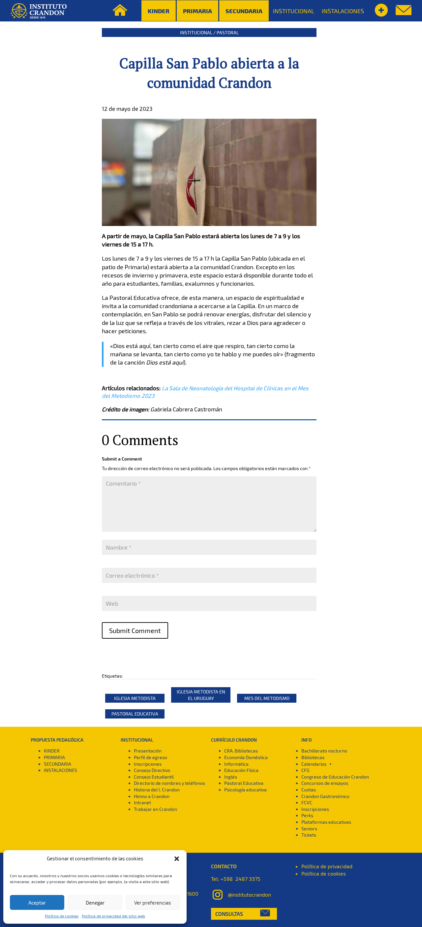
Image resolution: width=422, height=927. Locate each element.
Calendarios (313, 764)
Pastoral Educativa (134, 714)
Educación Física (241, 770)
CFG (305, 770)
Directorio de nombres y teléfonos (169, 783)
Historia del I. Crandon (157, 789)
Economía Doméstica (246, 757)
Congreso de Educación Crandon (335, 777)
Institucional (196, 32)
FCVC (306, 802)
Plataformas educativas (326, 822)
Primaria (197, 10)
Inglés (230, 777)
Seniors (309, 828)
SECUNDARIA (57, 764)
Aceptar (37, 903)
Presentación (148, 750)
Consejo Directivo (152, 770)
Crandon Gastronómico (325, 796)
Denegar (95, 903)
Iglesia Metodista (135, 698)
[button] (176, 858)
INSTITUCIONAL (293, 11)
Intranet (142, 802)
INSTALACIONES (343, 11)
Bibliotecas (312, 757)
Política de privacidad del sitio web (113, 915)
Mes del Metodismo (266, 698)
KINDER (52, 750)
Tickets (308, 835)
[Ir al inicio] (39, 10)
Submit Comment (135, 630)
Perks (307, 815)
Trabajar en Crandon (155, 809)
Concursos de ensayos (324, 783)
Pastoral (228, 32)
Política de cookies (61, 915)
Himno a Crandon (151, 796)
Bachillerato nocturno (324, 750)
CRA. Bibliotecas (241, 750)
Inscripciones (148, 764)
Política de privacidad (326, 866)
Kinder (158, 10)
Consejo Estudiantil (154, 777)
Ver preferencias (152, 903)
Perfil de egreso (150, 757)
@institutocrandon (249, 894)
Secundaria (244, 10)
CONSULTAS (229, 914)
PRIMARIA (54, 757)
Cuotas (308, 789)
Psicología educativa (245, 789)
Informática (236, 764)
